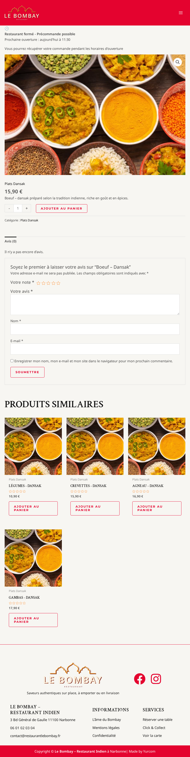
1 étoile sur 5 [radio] (38, 283)
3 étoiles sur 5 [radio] (48, 283)
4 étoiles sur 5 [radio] (53, 283)
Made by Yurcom (142, 751)
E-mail (16, 340)
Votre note (22, 282)
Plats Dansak (15, 183)
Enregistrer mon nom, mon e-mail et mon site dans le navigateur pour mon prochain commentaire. (93, 361)
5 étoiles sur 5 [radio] (58, 283)
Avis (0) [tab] (10, 241)
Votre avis (21, 291)
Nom (15, 320)
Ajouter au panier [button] (26, 508)
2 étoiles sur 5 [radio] (43, 283)
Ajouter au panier (61, 208)
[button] (178, 62)
